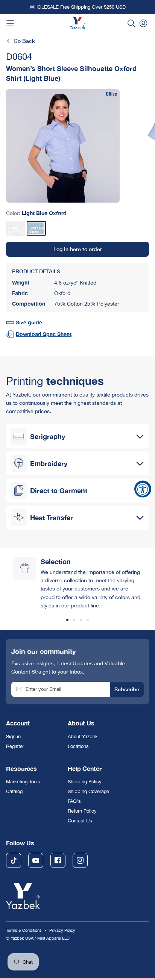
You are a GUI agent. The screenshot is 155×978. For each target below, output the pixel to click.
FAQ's (74, 801)
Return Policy (82, 811)
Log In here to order (77, 249)
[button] (131, 23)
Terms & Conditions (24, 930)
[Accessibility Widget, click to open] (142, 489)
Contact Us (80, 821)
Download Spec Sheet (43, 334)
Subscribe (126, 689)
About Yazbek (83, 736)
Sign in (13, 736)
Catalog (14, 791)
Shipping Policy (85, 781)
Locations (78, 746)
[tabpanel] (63, 146)
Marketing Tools (23, 781)
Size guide (29, 322)
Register (15, 746)
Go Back (24, 41)
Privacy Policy (62, 930)
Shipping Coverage (88, 791)
